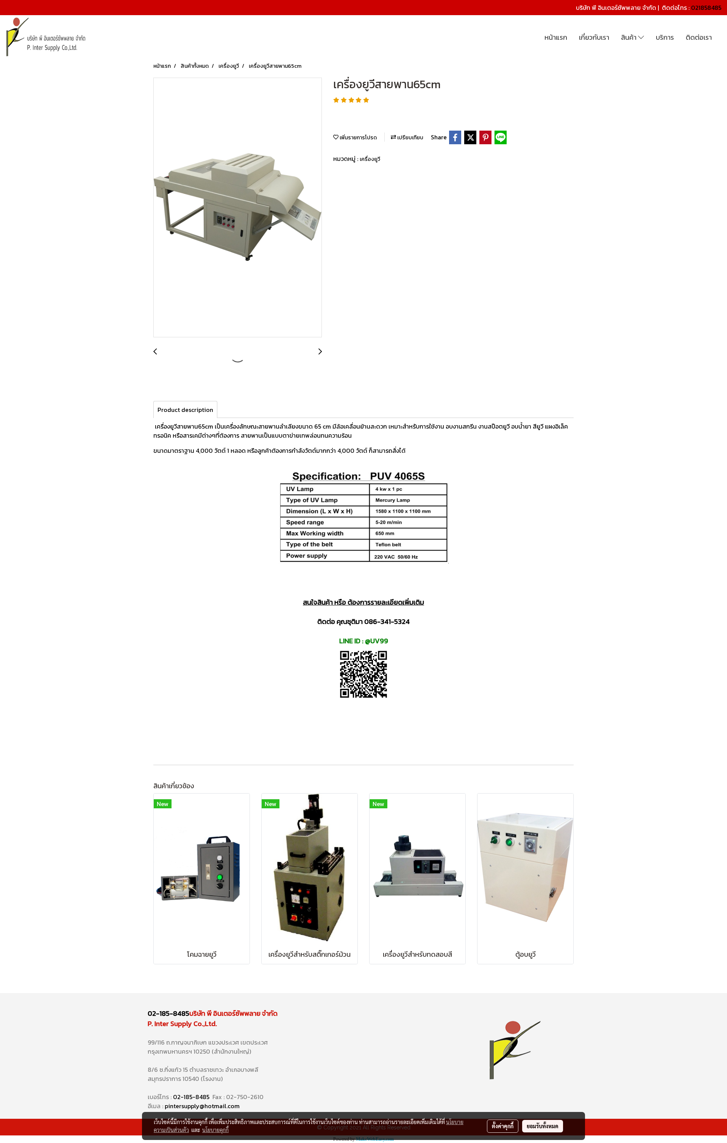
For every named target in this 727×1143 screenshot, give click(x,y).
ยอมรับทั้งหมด (543, 1126)
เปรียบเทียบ (409, 138)
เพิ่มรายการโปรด (358, 138)
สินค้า (629, 37)
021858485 (706, 7)
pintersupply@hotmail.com (202, 1105)
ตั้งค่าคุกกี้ (502, 1126)
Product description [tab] (185, 409)
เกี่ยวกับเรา (594, 37)
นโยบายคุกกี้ (215, 1129)
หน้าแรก (555, 37)
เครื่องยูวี (370, 159)
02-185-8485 (168, 1013)
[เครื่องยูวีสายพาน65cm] (237, 208)
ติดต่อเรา (699, 37)
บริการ (665, 37)
